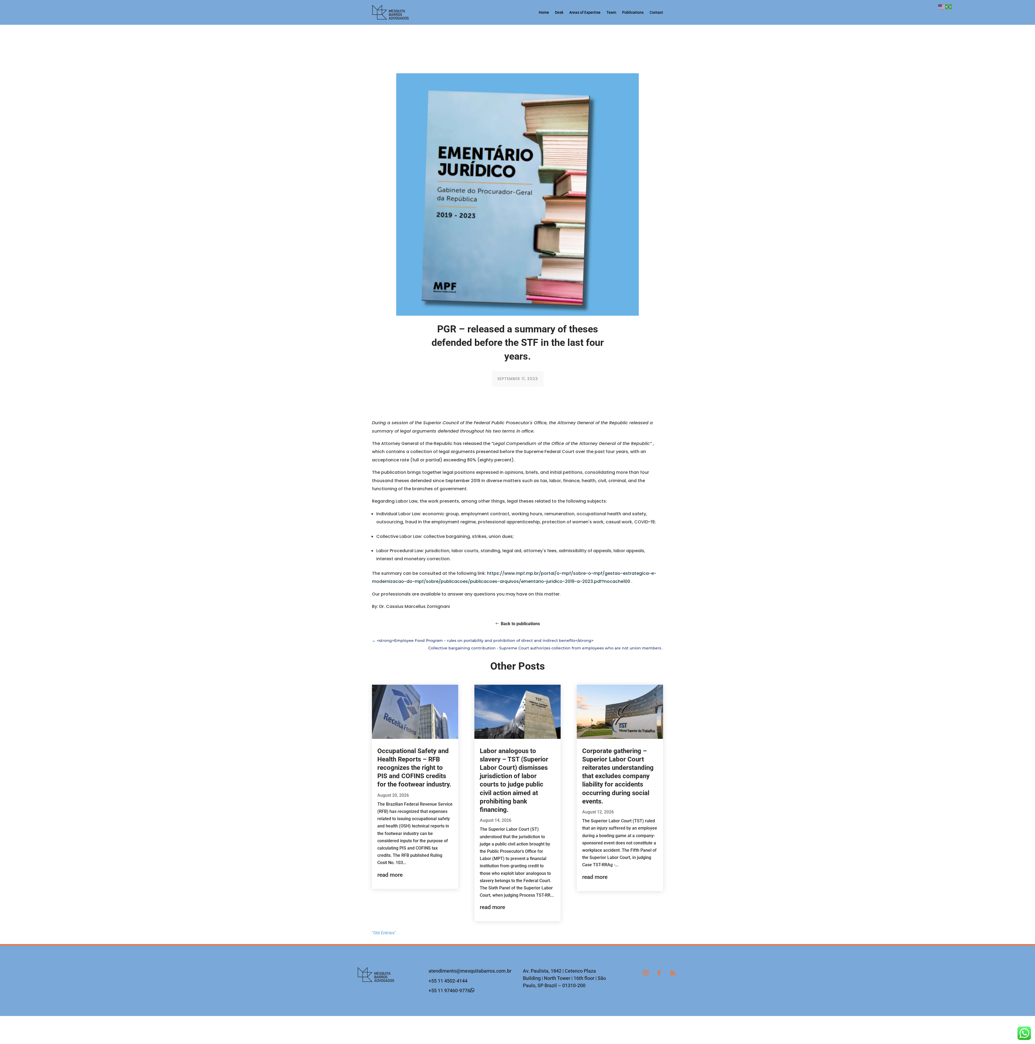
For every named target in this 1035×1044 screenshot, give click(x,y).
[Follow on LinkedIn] (672, 973)
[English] (941, 6)
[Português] (948, 6)
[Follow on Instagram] (645, 973)
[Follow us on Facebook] (659, 973)
